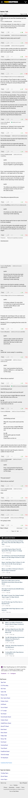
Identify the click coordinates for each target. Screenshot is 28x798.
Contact (18, 787)
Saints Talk (4, 11)
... (12, 32)
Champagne (7, 92)
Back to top (3, 782)
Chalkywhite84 (8, 360)
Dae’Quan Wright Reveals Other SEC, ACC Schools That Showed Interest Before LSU (14, 631)
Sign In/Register (23, 782)
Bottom (6, 14)
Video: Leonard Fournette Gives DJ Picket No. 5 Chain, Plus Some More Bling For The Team (13, 542)
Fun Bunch (7, 122)
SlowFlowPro (8, 265)
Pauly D (6, 76)
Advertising (11, 787)
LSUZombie (7, 411)
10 (8, 32)
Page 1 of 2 (22, 14)
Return (1, 14)
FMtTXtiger (7, 500)
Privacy (5, 787)
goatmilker (7, 35)
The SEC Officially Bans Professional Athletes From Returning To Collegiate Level (14, 639)
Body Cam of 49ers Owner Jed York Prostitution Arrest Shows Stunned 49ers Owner (12, 582)
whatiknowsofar (8, 21)
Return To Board (4, 528)
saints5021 (7, 45)
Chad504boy (8, 59)
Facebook (3, 673)
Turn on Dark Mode (14, 791)
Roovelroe (7, 331)
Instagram (13, 673)
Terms (22, 787)
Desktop (15, 785)
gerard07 (7, 517)
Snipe (6, 295)
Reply (2, 32)
